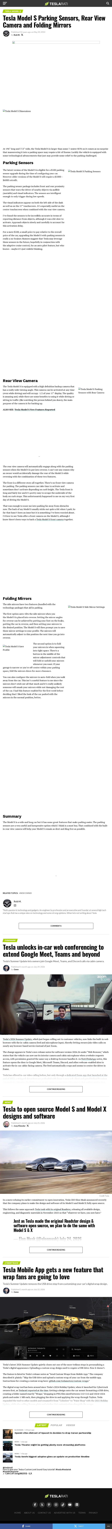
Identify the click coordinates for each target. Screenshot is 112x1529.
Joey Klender (20, 1126)
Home (17, 1513)
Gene (16, 969)
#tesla (59, 1469)
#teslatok (66, 1469)
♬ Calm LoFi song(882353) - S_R (17, 1473)
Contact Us (44, 1513)
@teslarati (8, 1467)
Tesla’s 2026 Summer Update (17, 1039)
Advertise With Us (64, 1513)
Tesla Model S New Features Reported (34, 409)
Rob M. (17, 35)
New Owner (26, 893)
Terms (82, 1513)
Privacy (93, 1513)
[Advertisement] (56, 615)
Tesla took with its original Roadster (52, 1209)
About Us (29, 1513)
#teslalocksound (10, 1471)
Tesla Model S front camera (50, 519)
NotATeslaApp (88, 1058)
